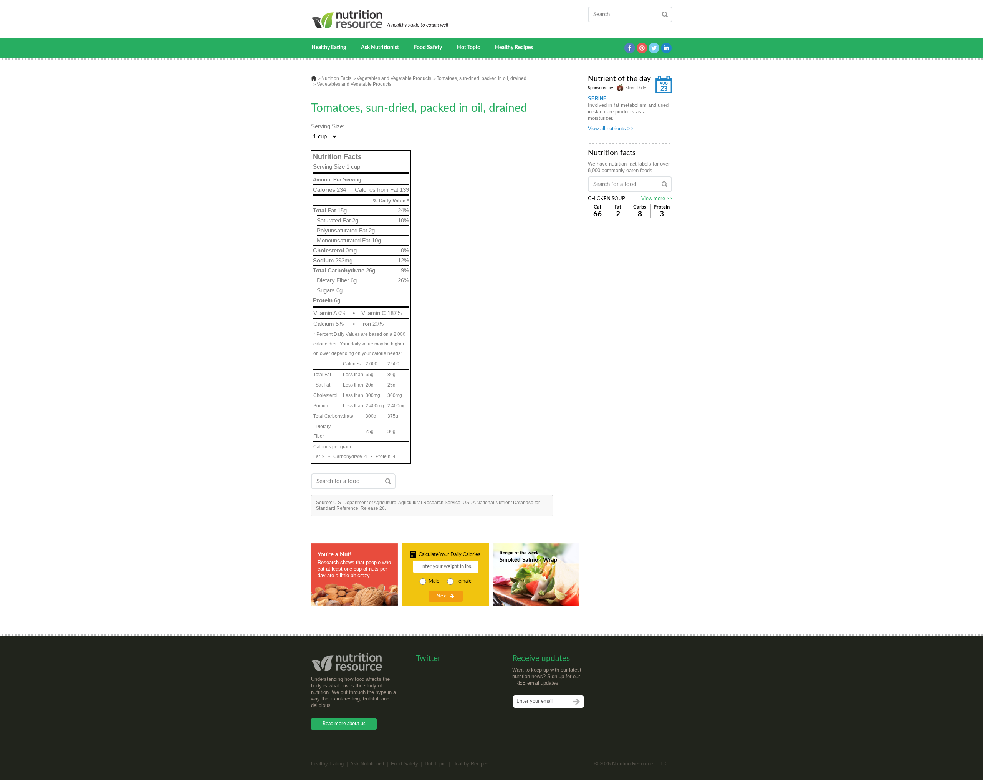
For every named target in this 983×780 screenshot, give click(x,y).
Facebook (629, 48)
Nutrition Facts (336, 78)
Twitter (654, 48)
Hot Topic (468, 47)
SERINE (597, 98)
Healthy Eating (328, 47)
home (313, 78)
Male (434, 581)
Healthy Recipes (514, 47)
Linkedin (666, 48)
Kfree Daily (635, 88)
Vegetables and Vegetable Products (394, 78)
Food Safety (428, 47)
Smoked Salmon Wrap (529, 560)
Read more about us (344, 723)
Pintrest (642, 48)
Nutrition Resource (347, 19)
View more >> (656, 198)
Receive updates (541, 658)
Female (464, 581)
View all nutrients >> (611, 128)
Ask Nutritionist (380, 47)
